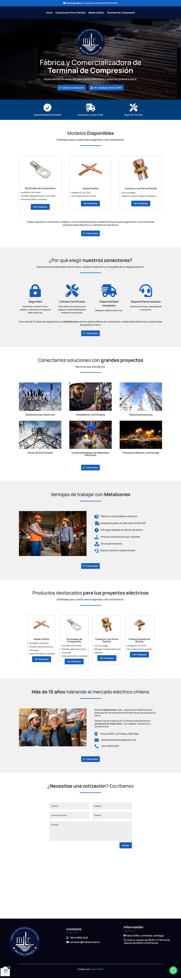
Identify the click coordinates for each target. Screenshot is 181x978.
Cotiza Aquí (92, 233)
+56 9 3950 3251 (78, 937)
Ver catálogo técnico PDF (108, 87)
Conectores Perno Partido (70, 13)
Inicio (49, 13)
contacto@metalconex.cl (84, 942)
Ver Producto (40, 206)
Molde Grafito (96, 13)
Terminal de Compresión (121, 13)
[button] (173, 970)
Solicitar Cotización (73, 87)
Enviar (125, 845)
